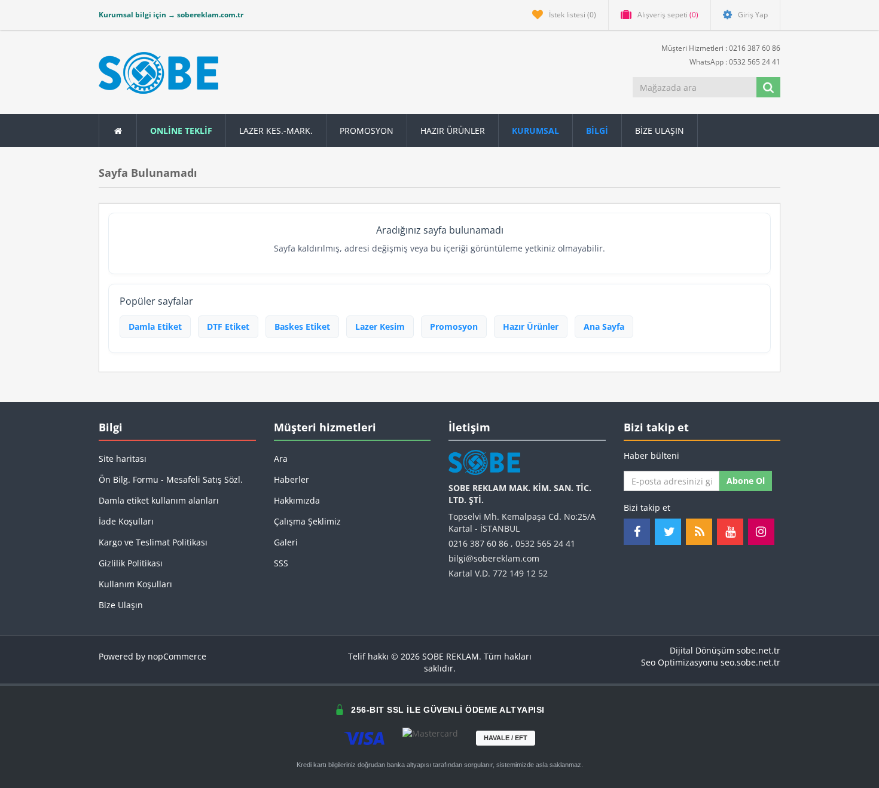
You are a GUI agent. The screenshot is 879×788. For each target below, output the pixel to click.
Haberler (291, 479)
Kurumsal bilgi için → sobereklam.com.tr (171, 15)
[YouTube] (730, 532)
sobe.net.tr (758, 650)
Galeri (286, 542)
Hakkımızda (297, 500)
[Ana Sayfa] (118, 130)
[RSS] (699, 532)
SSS (281, 563)
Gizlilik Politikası (131, 563)
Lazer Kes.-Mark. (276, 130)
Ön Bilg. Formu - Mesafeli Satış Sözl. (171, 479)
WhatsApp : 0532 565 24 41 (734, 62)
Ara (281, 458)
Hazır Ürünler (530, 326)
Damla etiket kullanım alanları (159, 500)
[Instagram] (761, 532)
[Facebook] (637, 532)
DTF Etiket (228, 326)
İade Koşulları (126, 521)
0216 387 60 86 (478, 543)
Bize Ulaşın (659, 130)
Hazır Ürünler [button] (452, 130)
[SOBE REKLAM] (158, 73)
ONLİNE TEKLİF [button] (181, 130)
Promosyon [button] (366, 130)
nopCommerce (177, 656)
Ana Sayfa (604, 326)
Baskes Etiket (302, 326)
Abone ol (746, 480)
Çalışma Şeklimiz (307, 521)
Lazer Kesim (380, 326)
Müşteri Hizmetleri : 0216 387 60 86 (720, 48)
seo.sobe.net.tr (750, 662)
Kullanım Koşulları (135, 584)
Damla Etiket (155, 326)
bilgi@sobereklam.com (493, 558)
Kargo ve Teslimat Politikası (153, 542)
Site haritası (122, 458)
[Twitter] (668, 532)
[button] (597, 130)
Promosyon (454, 326)
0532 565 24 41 (545, 543)
